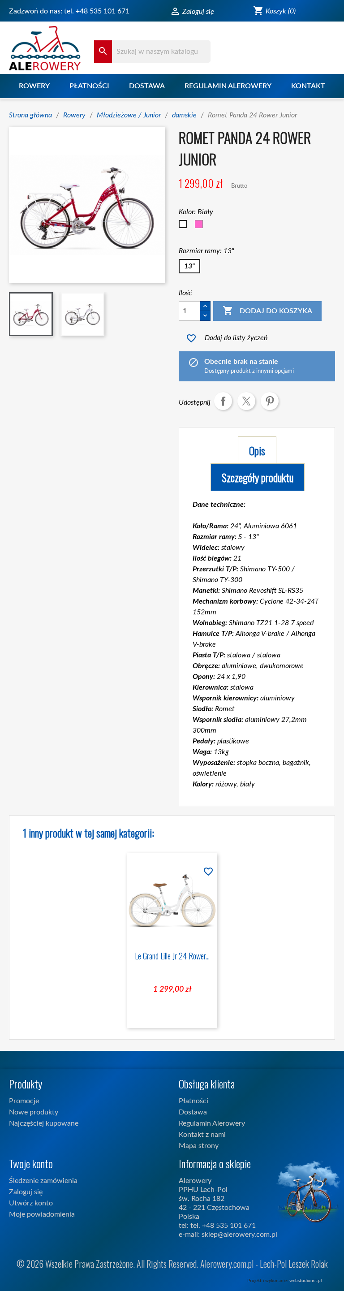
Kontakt (308, 86)
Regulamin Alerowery (228, 86)
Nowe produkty (33, 1112)
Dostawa (147, 86)
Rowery (34, 86)
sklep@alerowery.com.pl (239, 1234)
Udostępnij (223, 401)
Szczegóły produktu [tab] (257, 477)
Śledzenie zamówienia (43, 1180)
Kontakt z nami (202, 1134)
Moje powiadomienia (42, 1214)
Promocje (24, 1101)
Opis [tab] (257, 450)
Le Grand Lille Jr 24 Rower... (172, 956)
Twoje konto (31, 1163)
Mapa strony (199, 1145)
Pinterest (270, 401)
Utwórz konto (31, 1203)
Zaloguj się (26, 1192)
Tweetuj (246, 401)
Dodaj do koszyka (267, 310)
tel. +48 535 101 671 (96, 11)
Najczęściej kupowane (43, 1123)
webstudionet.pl (305, 1280)
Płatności (89, 86)
